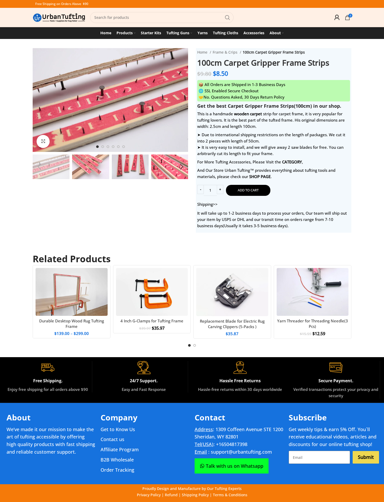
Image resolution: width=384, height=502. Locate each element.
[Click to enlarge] (43, 141)
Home (202, 52)
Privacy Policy (149, 494)
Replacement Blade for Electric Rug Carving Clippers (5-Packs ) (232, 323)
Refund (171, 494)
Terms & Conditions (230, 494)
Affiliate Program (120, 449)
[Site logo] (59, 17)
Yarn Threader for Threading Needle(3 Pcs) (312, 323)
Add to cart (248, 190)
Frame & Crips (225, 52)
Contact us (112, 439)
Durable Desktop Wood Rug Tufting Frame (71, 323)
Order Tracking (117, 470)
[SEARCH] (228, 17)
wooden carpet (248, 113)
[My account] (337, 17)
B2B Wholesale (117, 460)
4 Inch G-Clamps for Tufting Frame (151, 320)
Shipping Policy (195, 494)
